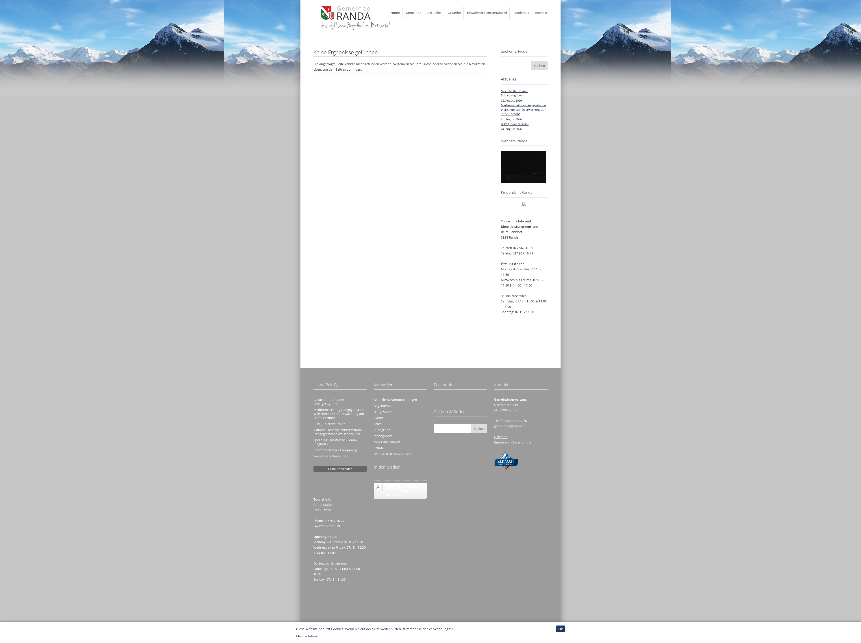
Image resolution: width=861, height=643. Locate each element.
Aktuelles (434, 13)
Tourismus (521, 13)
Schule (379, 448)
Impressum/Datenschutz (512, 442)
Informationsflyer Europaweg (335, 450)
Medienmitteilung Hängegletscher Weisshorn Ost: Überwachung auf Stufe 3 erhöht (523, 109)
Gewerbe (454, 13)
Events (379, 418)
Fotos (378, 424)
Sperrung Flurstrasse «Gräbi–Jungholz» (335, 442)
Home (395, 13)
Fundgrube (382, 430)
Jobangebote (383, 436)
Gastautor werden (340, 469)
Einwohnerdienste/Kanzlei (487, 13)
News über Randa (387, 442)
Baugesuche (383, 412)
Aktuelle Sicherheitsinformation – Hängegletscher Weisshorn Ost (338, 432)
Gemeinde (413, 13)
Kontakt (541, 13)
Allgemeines (383, 406)
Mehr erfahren (307, 636)
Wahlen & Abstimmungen (393, 454)
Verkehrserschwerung (329, 456)
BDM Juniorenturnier (514, 124)
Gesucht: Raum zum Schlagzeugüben (514, 93)
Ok (560, 629)
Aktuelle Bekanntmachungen (395, 400)
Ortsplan (500, 437)
